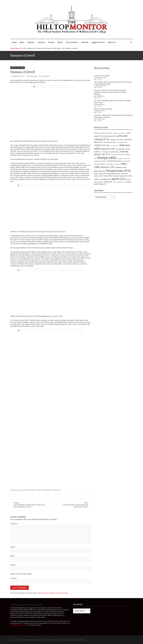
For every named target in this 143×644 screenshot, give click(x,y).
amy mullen (15, 490)
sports (119, 179)
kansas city (102, 154)
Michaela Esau (114, 161)
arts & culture (109, 136)
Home (14, 42)
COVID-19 (101, 145)
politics (98, 176)
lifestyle (57, 490)
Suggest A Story (98, 42)
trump (108, 182)
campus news (116, 140)
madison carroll (100, 161)
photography (114, 174)
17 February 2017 (17, 76)
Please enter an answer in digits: (21, 574)
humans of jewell (29, 490)
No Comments (44, 76)
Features (41, 42)
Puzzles (51, 42)
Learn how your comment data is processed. (52, 593)
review (107, 176)
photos (124, 174)
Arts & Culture (72, 42)
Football (119, 149)
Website (13, 565)
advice (97, 133)
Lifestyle (84, 42)
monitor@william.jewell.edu (18, 625)
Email (12, 556)
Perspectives (118, 171)
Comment (14, 524)
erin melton (114, 145)
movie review (100, 164)
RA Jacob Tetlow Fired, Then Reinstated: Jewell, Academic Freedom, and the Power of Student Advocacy (110, 92)
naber (117, 164)
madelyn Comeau (123, 158)
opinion (107, 167)
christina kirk (109, 142)
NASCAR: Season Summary (103, 109)
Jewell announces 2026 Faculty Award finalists (38, 48)
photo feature (100, 174)
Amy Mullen (32, 76)
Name (13, 547)
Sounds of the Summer (102, 76)
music (109, 164)
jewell (124, 151)
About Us (111, 42)
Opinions (31, 42)
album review (106, 133)
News (22, 42)
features (108, 148)
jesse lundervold (45, 490)
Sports (60, 42)
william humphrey (119, 182)
